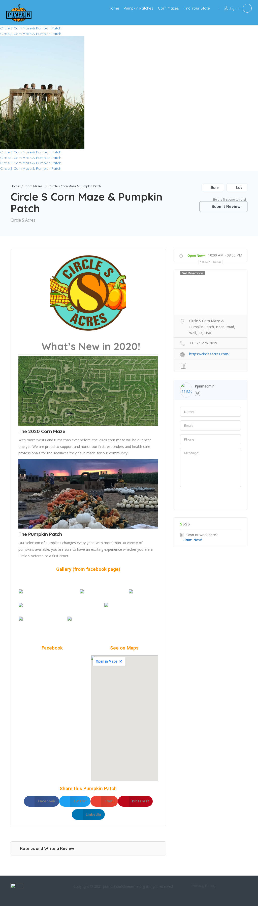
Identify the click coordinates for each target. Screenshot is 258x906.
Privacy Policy (203, 885)
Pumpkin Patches (138, 8)
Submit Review (225, 206)
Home (114, 8)
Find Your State (196, 8)
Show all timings (211, 262)
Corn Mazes (168, 8)
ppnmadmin (204, 386)
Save (238, 187)
